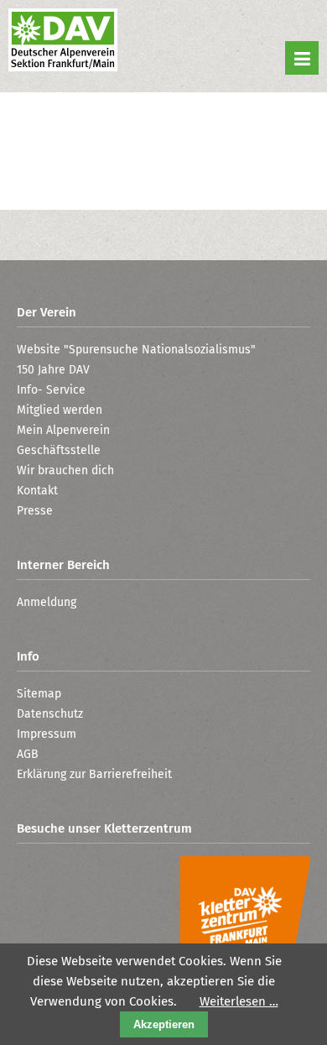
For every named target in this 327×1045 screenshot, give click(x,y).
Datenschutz (50, 714)
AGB (28, 754)
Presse (35, 511)
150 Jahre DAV (53, 370)
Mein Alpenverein (63, 430)
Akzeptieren (164, 1024)
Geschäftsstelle (59, 450)
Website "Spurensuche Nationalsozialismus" (136, 349)
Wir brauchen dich (65, 470)
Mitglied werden (59, 410)
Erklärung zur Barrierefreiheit (94, 774)
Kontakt (37, 490)
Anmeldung (46, 602)
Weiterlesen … (239, 1001)
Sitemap (39, 694)
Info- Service (51, 390)
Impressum (46, 734)
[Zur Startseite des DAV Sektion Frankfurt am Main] (62, 42)
